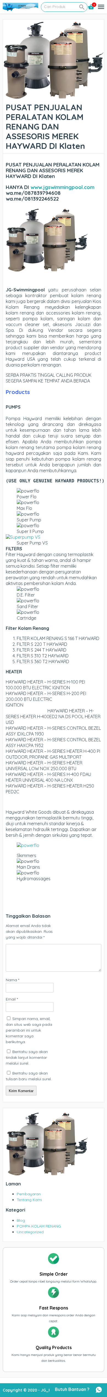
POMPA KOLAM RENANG (39, 1226)
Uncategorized (30, 1231)
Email (12, 999)
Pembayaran (29, 1193)
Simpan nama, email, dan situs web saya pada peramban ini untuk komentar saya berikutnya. (29, 1030)
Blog (21, 1220)
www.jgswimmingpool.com (62, 187)
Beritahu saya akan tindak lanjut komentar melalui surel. (27, 1057)
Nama (12, 979)
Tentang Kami (29, 1199)
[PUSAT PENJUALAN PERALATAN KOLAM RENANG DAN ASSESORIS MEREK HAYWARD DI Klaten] (53, 96)
